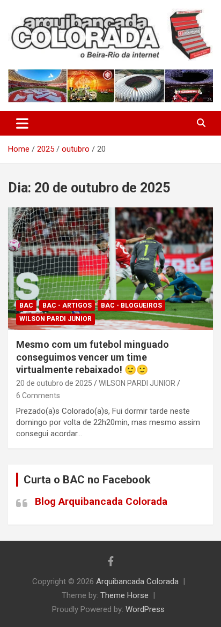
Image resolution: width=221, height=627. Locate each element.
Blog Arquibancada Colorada (101, 501)
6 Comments (38, 395)
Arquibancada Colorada (137, 581)
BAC (26, 305)
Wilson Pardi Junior (55, 319)
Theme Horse (124, 595)
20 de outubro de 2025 (54, 383)
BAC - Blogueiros (131, 305)
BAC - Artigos (67, 305)
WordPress (145, 609)
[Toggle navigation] (22, 123)
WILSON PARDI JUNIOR (137, 383)
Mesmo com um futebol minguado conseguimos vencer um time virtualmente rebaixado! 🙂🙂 (92, 357)
